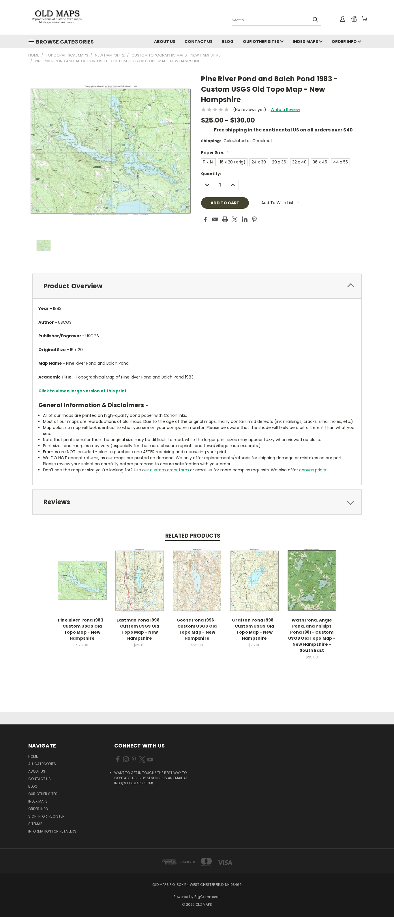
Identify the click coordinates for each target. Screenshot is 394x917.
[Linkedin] (244, 219)
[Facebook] (205, 219)
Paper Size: (214, 152)
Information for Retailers (52, 831)
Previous (379, 899)
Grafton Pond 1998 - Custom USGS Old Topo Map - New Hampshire (254, 629)
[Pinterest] (254, 219)
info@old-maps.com (133, 783)
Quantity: (211, 173)
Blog (228, 41)
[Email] (215, 219)
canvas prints (312, 470)
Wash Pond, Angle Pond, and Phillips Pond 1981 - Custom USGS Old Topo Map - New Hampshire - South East (311, 635)
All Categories (42, 763)
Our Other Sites (261, 41)
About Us (164, 41)
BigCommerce (207, 896)
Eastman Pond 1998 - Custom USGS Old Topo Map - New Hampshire (140, 629)
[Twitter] (235, 219)
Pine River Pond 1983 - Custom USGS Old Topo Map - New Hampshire (82, 629)
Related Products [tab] (192, 536)
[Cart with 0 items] (364, 19)
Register (56, 816)
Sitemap (35, 823)
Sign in (35, 816)
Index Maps (306, 41)
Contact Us (199, 41)
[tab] (197, 286)
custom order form (169, 470)
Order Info (345, 41)
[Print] (225, 219)
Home (33, 756)
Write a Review (285, 109)
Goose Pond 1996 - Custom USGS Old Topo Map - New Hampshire (197, 629)
